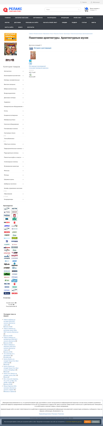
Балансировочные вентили (12, 75)
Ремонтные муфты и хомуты (12, 157)
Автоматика (7, 71)
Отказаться (95, 421)
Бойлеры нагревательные (11, 80)
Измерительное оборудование (13, 106)
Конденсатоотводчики (11, 115)
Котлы (6, 111)
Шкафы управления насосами (13, 188)
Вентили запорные (9, 84)
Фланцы (6, 175)
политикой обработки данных (74, 421)
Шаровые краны (9, 179)
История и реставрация (42, 48)
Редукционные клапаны (11, 153)
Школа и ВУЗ (8, 326)
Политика (61, 414)
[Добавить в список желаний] (30, 60)
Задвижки (7, 102)
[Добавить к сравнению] (30, 63)
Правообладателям (45, 414)
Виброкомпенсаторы (10, 89)
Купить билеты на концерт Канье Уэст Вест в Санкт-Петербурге (11, 368)
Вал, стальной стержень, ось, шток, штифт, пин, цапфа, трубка (11, 380)
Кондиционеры (8, 199)
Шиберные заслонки (10, 184)
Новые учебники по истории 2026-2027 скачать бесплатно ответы (9, 322)
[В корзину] (30, 74)
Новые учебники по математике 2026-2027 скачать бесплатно (10, 339)
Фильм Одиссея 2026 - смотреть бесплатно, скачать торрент (10, 387)
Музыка (6, 364)
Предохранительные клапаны (13, 148)
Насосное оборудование (11, 124)
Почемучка (7, 357)
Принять (87, 421)
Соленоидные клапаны (11, 162)
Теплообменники (9, 138)
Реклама (54, 414)
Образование (8, 194)
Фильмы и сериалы (10, 391)
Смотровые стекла (9, 133)
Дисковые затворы (10, 97)
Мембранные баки (9, 119)
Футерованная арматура (11, 166)
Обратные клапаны (10, 144)
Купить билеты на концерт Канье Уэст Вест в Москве (11, 360)
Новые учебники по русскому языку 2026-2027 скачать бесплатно (11, 330)
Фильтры (6, 170)
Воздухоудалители (9, 93)
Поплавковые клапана (11, 128)
